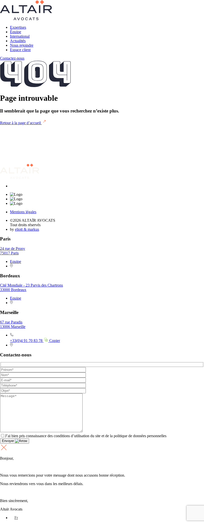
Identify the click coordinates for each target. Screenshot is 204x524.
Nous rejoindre (21, 45)
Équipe (15, 32)
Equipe (15, 261)
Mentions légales (23, 212)
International (20, 36)
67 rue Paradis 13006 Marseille (12, 324)
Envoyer (8, 441)
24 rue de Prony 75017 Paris (12, 250)
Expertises (18, 27)
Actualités (18, 41)
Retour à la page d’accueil (21, 123)
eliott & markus (27, 229)
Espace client (20, 50)
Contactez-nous (12, 58)
